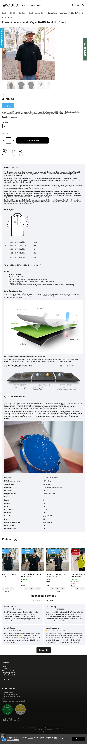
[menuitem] (25, 5)
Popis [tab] (6, 167)
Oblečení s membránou (50, 478)
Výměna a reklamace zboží (11, 696)
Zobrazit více (43, 650)
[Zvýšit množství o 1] (13, 141)
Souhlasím (79, 739)
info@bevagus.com (8, 673)
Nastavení (65, 739)
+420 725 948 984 (8, 670)
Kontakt (4, 666)
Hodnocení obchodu (43, 595)
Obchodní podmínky (8, 699)
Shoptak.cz (49, 729)
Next (84, 541)
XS (77, 588)
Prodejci (4, 668)
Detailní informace (9, 117)
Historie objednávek (8, 675)
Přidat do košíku (34, 140)
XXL (12, 588)
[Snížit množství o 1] (4, 141)
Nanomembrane (39, 200)
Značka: (7, 18)
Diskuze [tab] (15, 167)
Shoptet (40, 729)
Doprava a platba (7, 692)
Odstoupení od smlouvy (10, 694)
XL (6, 588)
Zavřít (78, 158)
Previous (81, 541)
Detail (23, 585)
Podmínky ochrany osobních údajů (13, 701)
